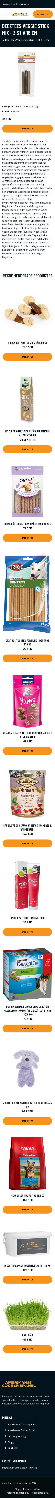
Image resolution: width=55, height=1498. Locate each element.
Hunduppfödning (16, 1436)
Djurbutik (43, 14)
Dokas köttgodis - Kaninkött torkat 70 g (27, 523)
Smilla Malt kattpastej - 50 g (28, 918)
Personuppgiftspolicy (17, 1492)
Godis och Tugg (31, 106)
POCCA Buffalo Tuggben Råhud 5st (27, 342)
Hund (18, 106)
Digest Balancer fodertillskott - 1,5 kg (27, 1265)
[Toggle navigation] (6, 14)
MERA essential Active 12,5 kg (27, 1195)
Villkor (37, 1489)
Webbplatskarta (40, 1492)
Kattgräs (27, 1335)
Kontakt (27, 1489)
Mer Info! (27, 128)
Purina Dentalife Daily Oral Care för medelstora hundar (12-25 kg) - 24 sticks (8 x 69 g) (27, 1010)
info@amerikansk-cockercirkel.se (16, 4)
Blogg (10, 1442)
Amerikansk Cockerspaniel (21, 1424)
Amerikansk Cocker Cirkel (21, 1430)
